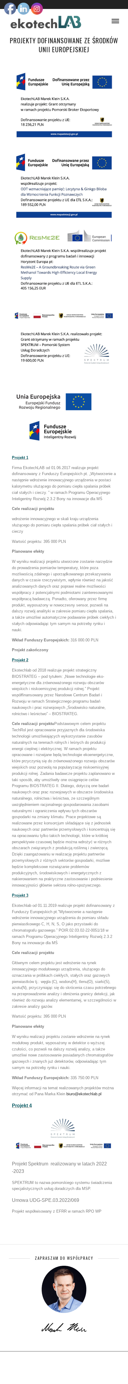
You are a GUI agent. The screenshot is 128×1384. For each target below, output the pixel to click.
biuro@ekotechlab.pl (84, 1094)
